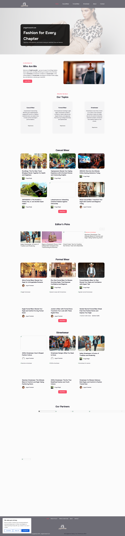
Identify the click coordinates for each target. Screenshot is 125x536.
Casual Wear (65, 4)
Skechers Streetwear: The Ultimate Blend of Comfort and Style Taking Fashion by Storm (72, 236)
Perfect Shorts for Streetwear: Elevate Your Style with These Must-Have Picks (94, 236)
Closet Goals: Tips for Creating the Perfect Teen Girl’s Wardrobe (52, 245)
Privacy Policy (54, 518)
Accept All (25, 530)
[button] (103, 229)
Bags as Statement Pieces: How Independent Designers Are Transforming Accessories (30, 245)
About (94, 4)
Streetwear (86, 4)
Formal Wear (76, 4)
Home (56, 4)
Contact (102, 4)
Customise (8, 530)
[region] (17, 525)
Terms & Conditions (63, 518)
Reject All (17, 530)
